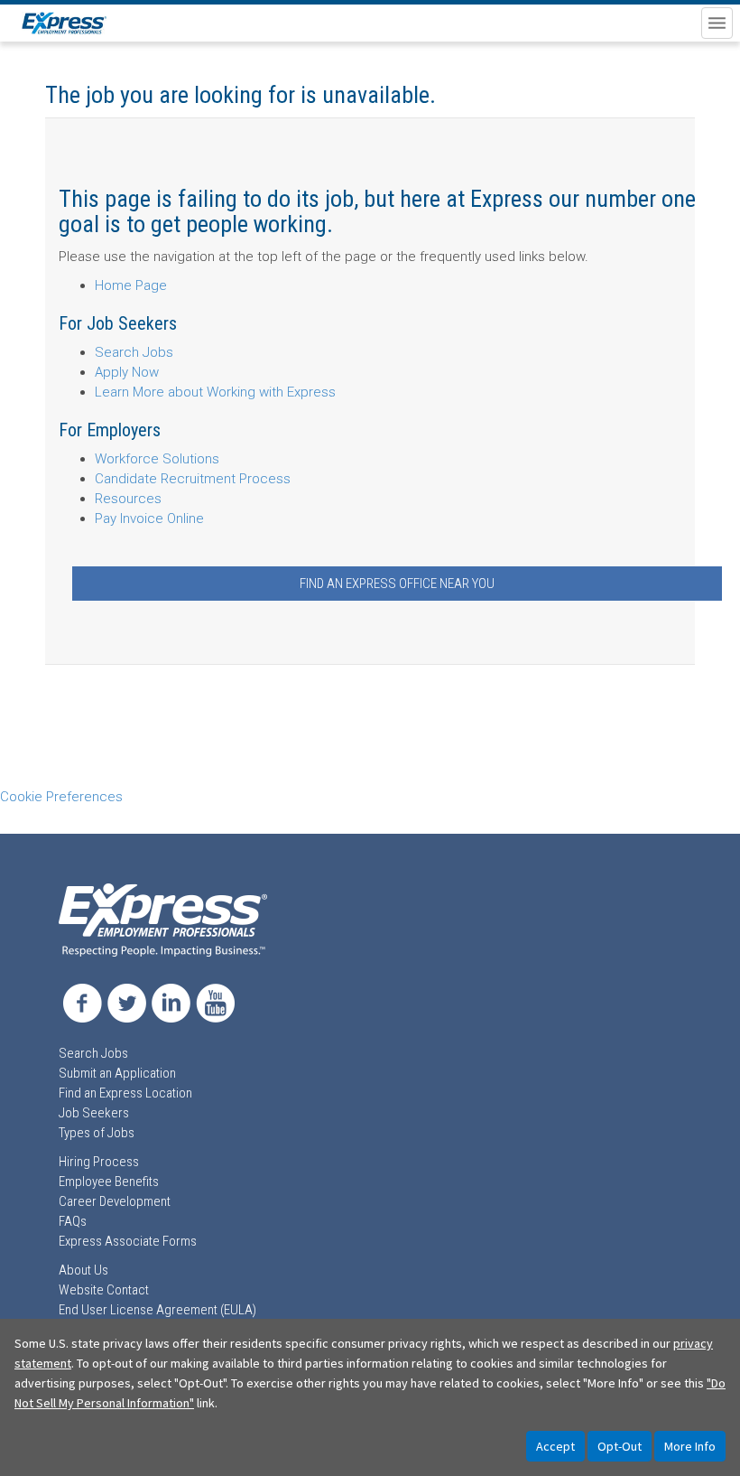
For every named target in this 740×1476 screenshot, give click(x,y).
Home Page (131, 285)
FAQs (73, 1221)
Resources (128, 498)
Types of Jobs (96, 1133)
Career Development (115, 1201)
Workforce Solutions (157, 459)
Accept (555, 1446)
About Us (83, 1270)
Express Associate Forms (128, 1241)
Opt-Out (619, 1446)
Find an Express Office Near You (397, 583)
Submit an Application (117, 1073)
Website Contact (104, 1290)
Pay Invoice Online (149, 518)
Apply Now (127, 372)
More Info (690, 1446)
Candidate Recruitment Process (193, 479)
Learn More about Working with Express (215, 392)
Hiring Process (99, 1162)
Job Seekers (94, 1113)
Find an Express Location (125, 1093)
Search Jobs (134, 352)
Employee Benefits (109, 1181)
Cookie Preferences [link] (61, 797)
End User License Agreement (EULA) (157, 1310)
